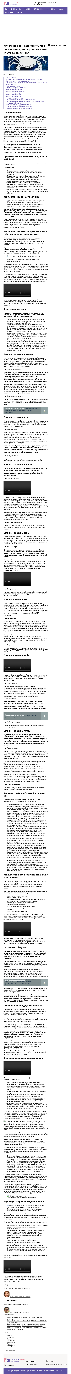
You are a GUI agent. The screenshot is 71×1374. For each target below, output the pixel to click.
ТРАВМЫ (27, 9)
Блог (6, 9)
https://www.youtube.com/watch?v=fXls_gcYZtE (20, 141)
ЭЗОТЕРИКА (51, 9)
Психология (11, 1342)
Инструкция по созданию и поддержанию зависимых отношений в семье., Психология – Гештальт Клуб (26, 1325)
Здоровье (10, 1337)
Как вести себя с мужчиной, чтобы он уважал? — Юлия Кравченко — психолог (26, 1328)
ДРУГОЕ (19, 12)
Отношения (11, 1340)
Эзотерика (11, 1346)
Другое (9, 1335)
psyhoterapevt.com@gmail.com (56, 1364)
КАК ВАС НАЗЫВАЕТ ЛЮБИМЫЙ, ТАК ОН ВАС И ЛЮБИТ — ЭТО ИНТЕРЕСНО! (27, 1321)
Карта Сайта (33, 1364)
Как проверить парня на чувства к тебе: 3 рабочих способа (24, 1318)
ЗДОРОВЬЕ (9, 12)
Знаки (61, 9)
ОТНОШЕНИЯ (38, 9)
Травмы (10, 1344)
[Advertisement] (35, 28)
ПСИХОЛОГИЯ (16, 9)
